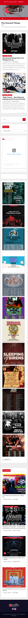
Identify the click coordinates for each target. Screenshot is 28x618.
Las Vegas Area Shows (8, 506)
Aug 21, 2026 (7, 592)
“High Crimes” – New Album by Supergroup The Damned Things (13, 98)
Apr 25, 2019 (7, 101)
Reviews (9, 55)
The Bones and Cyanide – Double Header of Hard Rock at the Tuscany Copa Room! (13, 527)
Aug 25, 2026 (7, 499)
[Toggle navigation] (26, 18)
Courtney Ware (16, 561)
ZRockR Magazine (8, 168)
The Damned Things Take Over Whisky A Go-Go (13, 59)
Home (2, 25)
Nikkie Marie (15, 61)
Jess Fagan (15, 499)
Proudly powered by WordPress (9, 614)
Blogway (22, 614)
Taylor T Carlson (16, 530)
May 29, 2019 (7, 61)
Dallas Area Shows (8, 475)
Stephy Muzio (15, 101)
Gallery (4, 55)
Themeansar (13, 615)
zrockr (14, 168)
